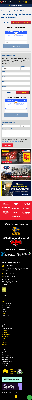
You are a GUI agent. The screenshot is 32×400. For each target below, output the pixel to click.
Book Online (6, 334)
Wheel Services (6, 327)
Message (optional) (7, 129)
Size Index (4, 350)
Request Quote (7, 145)
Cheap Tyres (5, 365)
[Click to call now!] (18, 2)
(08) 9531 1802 (10, 273)
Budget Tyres (5, 363)
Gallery (4, 342)
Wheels (4, 313)
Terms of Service (16, 141)
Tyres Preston (5, 359)
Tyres (3, 301)
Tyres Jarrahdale (6, 354)
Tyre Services (5, 325)
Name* (4, 71)
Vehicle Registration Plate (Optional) (8, 123)
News (3, 340)
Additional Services (7, 328)
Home (4, 11)
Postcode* (5, 86)
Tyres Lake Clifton (6, 355)
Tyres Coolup (5, 352)
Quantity (23, 66)
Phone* (4, 76)
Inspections (4, 323)
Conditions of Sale (20, 392)
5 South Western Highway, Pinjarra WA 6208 (16, 269)
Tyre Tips (4, 311)
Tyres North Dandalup (7, 357)
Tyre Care (4, 309)
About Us (5, 336)
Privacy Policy (5, 141)
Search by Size (6, 305)
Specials (4, 330)
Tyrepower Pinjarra (17, 5)
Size (3, 66)
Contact (4, 332)
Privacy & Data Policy (10, 392)
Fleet (3, 338)
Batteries (4, 321)
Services (4, 319)
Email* (4, 81)
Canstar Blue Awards (7, 361)
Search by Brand (6, 307)
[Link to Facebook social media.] (16, 396)
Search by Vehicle (6, 303)
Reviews (4, 344)
